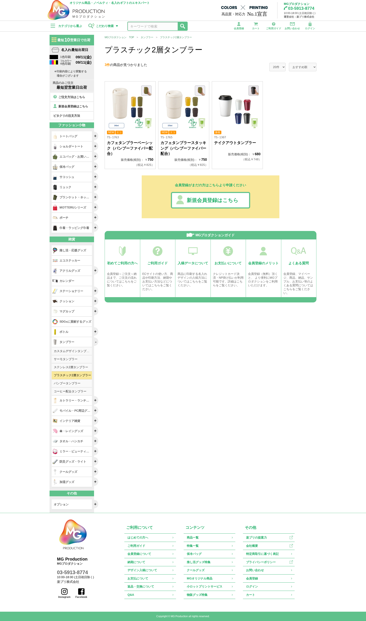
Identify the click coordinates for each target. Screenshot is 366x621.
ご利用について (139, 527)
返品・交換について (141, 586)
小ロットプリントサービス (204, 586)
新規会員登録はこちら (212, 200)
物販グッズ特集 (197, 594)
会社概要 (252, 545)
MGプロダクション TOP (119, 37)
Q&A (131, 594)
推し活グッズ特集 (199, 562)
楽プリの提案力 (256, 537)
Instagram (64, 597)
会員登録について (139, 553)
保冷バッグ (194, 553)
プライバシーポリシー (261, 562)
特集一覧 (193, 545)
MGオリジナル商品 (199, 578)
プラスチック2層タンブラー (176, 37)
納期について (136, 562)
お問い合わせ (292, 28)
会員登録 (239, 28)
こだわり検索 (105, 26)
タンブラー (147, 37)
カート (256, 28)
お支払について (138, 578)
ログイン (310, 28)
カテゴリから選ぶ (70, 26)
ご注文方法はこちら (71, 97)
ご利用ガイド (273, 28)
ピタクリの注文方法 (66, 115)
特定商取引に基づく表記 (262, 553)
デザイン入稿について (142, 570)
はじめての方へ (138, 537)
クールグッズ (196, 570)
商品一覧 (193, 537)
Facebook (81, 597)
